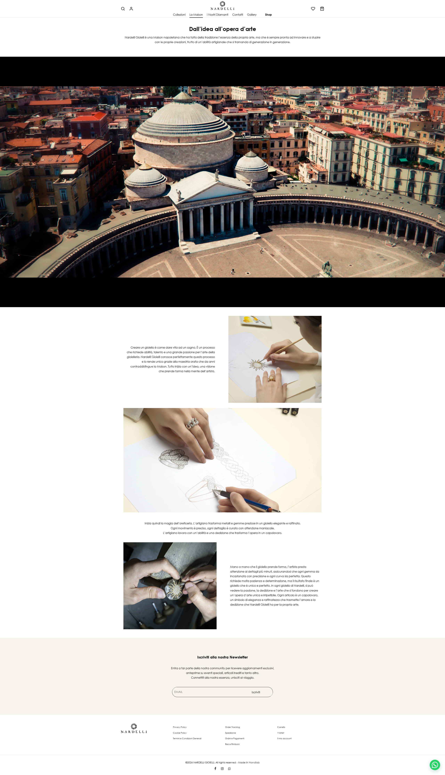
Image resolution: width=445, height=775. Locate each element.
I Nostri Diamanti (217, 14)
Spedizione (230, 733)
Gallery (252, 14)
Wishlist (280, 733)
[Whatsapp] (229, 768)
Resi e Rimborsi (232, 744)
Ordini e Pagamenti (234, 738)
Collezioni (179, 14)
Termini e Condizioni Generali (187, 738)
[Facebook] (215, 768)
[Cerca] (123, 9)
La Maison (196, 14)
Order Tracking (232, 727)
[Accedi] (131, 9)
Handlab (254, 762)
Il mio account (284, 738)
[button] (435, 765)
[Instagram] (222, 768)
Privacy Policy (180, 727)
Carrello (281, 727)
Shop (268, 14)
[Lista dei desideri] (313, 9)
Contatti (237, 14)
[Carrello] (322, 9)
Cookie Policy (180, 733)
